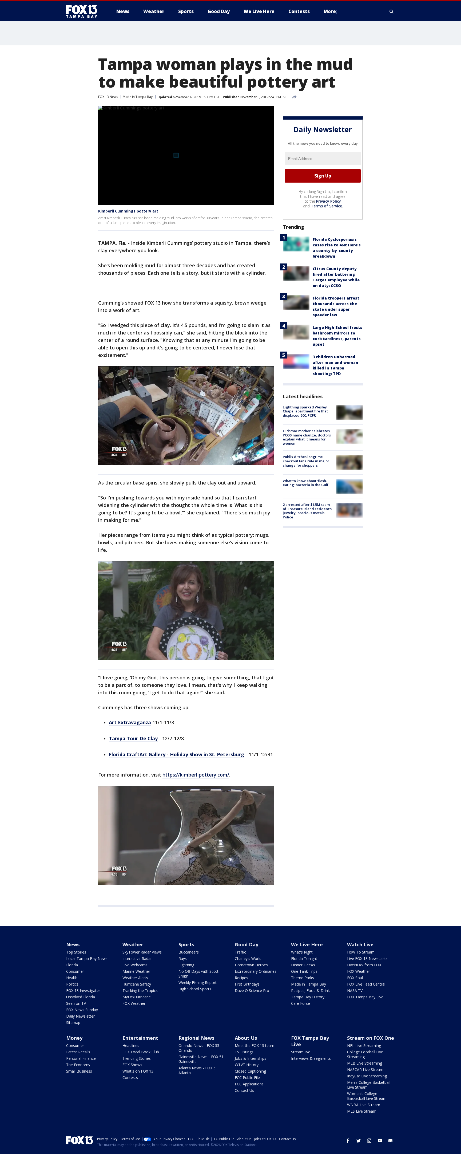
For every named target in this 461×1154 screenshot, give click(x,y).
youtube (380, 1140)
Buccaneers (188, 952)
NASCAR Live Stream (365, 1069)
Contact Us (244, 1090)
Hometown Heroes (251, 964)
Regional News (196, 1038)
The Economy (78, 1064)
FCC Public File (247, 1077)
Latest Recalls (78, 1051)
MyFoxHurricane (136, 996)
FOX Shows (132, 1064)
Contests (130, 1077)
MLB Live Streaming (364, 1063)
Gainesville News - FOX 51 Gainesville (201, 1059)
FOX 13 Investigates (83, 990)
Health (71, 977)
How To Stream (361, 952)
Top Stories (76, 952)
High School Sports (194, 988)
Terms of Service (326, 205)
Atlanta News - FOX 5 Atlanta (197, 1070)
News (73, 944)
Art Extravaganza (130, 722)
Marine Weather (136, 971)
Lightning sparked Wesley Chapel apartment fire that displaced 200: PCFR (305, 411)
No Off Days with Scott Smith (198, 974)
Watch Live (360, 944)
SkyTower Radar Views (142, 952)
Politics (72, 984)
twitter (358, 1140)
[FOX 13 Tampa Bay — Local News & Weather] (83, 11)
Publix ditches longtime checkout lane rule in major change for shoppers (306, 460)
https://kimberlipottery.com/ (195, 774)
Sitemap (73, 1022)
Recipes (241, 977)
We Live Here (307, 944)
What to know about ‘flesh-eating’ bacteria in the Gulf (305, 482)
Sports (186, 944)
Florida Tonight (304, 958)
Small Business (79, 1071)
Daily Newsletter (80, 1016)
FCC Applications (249, 1083)
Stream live (300, 1051)
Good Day (246, 944)
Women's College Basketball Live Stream (367, 1096)
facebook (348, 1140)
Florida (72, 964)
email (390, 1140)
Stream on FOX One (370, 1038)
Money (74, 1038)
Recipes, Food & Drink (310, 990)
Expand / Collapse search (391, 11)
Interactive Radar (137, 958)
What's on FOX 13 (137, 1071)
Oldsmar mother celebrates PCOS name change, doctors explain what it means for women (307, 437)
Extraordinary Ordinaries (255, 971)
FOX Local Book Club (140, 1051)
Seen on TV (76, 1003)
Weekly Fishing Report (197, 982)
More (330, 11)
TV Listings (244, 1051)
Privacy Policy (328, 201)
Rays (182, 958)
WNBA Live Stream (363, 1104)
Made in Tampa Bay (138, 96)
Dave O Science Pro (252, 990)
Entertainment (140, 1038)
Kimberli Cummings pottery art (128, 211)
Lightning (186, 964)
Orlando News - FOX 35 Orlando (198, 1048)
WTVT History (247, 1064)
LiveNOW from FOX (364, 964)
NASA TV (355, 990)
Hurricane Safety (136, 984)
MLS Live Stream (361, 1111)
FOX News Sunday (82, 1009)
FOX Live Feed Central (366, 984)
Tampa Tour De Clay (133, 738)
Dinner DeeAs (303, 964)
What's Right (302, 952)
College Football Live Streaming (365, 1054)
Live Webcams (135, 964)
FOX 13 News (108, 96)
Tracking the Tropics (140, 990)
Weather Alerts (135, 977)
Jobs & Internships (250, 1058)
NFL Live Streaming (364, 1045)
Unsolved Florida (80, 996)
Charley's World (248, 958)
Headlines (130, 1045)
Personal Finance (81, 1058)
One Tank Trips (304, 971)
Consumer (75, 971)
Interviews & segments (311, 1058)
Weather (132, 944)
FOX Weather (133, 1003)
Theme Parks (302, 977)
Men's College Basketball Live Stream (368, 1085)
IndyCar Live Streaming (367, 1075)
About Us (246, 1038)
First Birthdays (247, 984)
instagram (369, 1140)
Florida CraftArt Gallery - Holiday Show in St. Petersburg (176, 754)
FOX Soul (355, 977)
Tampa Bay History (307, 996)
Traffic (240, 952)
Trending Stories (136, 1058)
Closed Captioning (250, 1071)
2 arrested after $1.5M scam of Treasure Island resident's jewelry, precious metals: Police (307, 510)
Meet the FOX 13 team (254, 1045)
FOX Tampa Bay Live (365, 996)
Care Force (300, 1003)
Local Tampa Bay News (87, 958)
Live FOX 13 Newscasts (367, 958)
